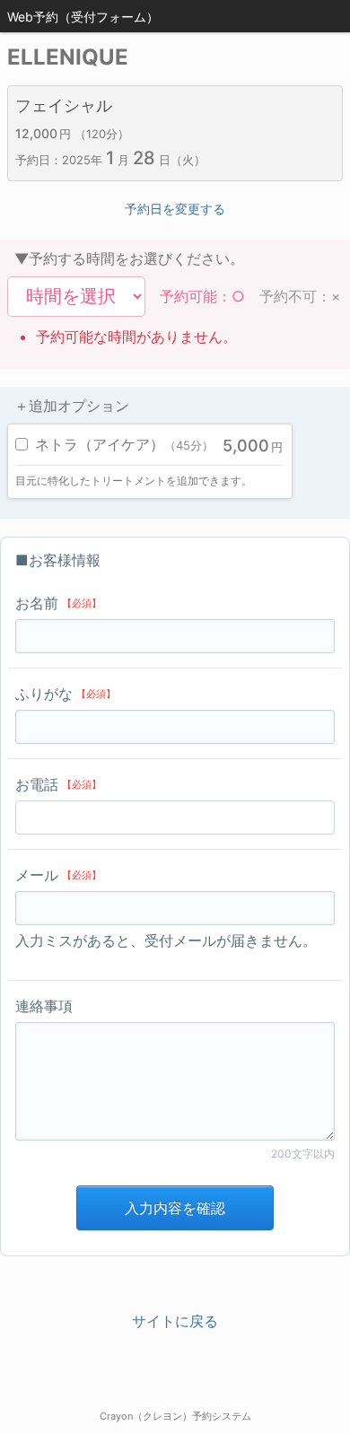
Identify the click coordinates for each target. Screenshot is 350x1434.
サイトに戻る (175, 1321)
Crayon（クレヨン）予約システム (175, 1416)
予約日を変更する (175, 208)
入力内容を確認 (175, 1208)
